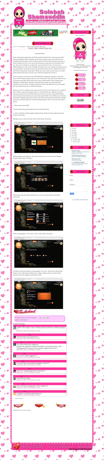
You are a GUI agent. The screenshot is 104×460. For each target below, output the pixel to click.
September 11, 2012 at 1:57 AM (24, 349)
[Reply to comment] (35, 330)
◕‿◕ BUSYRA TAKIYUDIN (78, 162)
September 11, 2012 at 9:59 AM (24, 357)
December (75, 139)
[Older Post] (60, 407)
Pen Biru (19, 361)
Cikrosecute (20, 391)
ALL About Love (76, 158)
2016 (73, 130)
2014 (73, 134)
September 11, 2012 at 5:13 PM (24, 387)
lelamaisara (20, 353)
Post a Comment (19, 398)
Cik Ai (18, 342)
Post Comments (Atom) (25, 410)
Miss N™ (19, 325)
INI (28, 105)
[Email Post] (40, 317)
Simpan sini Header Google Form (79, 156)
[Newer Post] (19, 407)
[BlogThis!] (44, 318)
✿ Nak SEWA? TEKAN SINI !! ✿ (80, 199)
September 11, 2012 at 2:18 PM (24, 372)
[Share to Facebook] (47, 318)
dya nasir (19, 383)
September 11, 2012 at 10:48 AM (24, 364)
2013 (73, 135)
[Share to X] (45, 318)
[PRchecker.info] (80, 101)
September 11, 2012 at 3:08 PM (24, 379)
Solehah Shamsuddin (26, 317)
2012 (73, 137)
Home (14, 46)
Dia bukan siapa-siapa (76, 160)
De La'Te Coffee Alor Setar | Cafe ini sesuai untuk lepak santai (80, 164)
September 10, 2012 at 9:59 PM (24, 338)
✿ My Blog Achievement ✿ (80, 70)
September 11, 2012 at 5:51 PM (24, 395)
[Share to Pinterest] (48, 318)
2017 (73, 128)
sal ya (18, 376)
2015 (73, 132)
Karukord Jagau (76, 150)
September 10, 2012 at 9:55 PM (24, 330)
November (75, 141)
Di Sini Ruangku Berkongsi (79, 155)
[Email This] (43, 318)
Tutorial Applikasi (21, 46)
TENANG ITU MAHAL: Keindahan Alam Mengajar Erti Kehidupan (80, 152)
